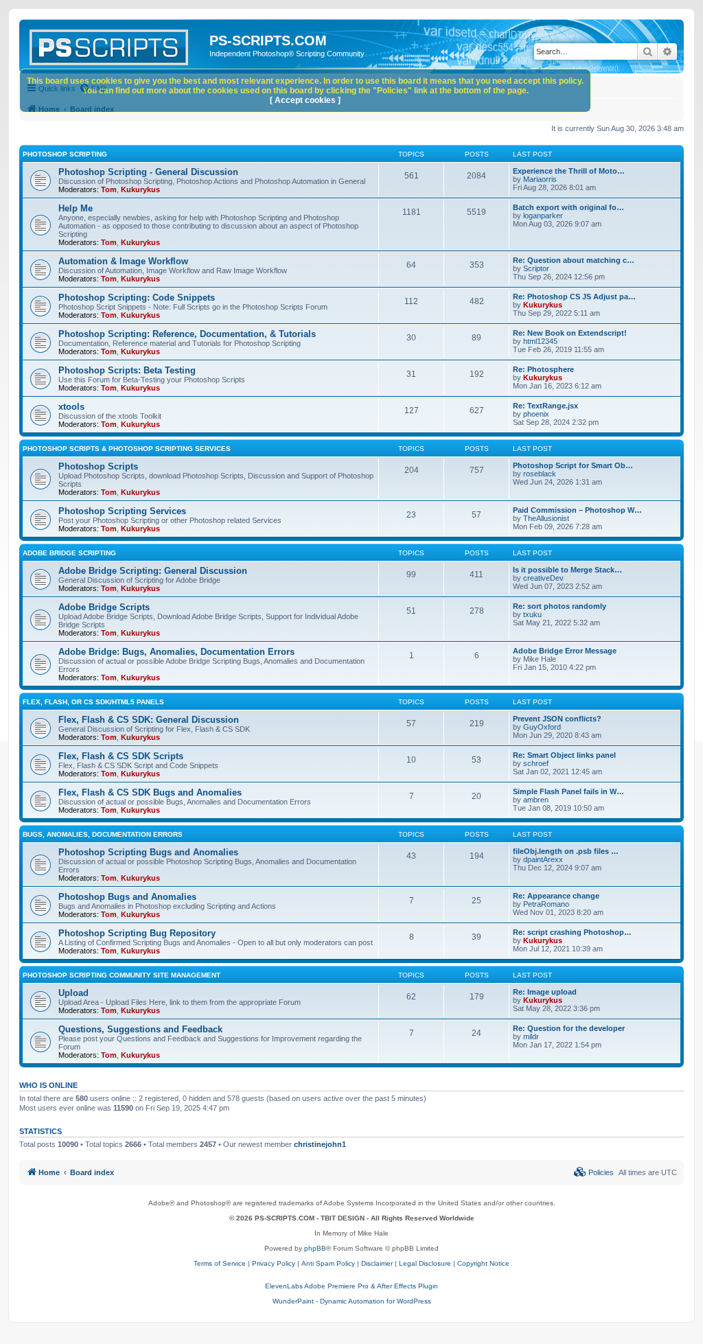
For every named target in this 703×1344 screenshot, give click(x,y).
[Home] (116, 45)
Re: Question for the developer (569, 1028)
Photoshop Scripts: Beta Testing (127, 370)
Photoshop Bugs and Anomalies (127, 897)
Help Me (75, 208)
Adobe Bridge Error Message (564, 651)
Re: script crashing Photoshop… (572, 932)
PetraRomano (546, 904)
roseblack (539, 474)
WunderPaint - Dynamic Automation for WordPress (352, 1301)
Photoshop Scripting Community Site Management (121, 975)
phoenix (536, 414)
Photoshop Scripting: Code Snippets (136, 297)
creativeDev (543, 578)
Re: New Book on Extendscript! (570, 333)
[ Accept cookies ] (305, 100)
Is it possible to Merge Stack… (567, 570)
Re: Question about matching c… (573, 260)
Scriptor (536, 268)
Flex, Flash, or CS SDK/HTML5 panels (93, 702)
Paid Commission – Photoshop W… (577, 510)
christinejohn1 (320, 1144)
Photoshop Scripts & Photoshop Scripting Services (127, 448)
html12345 (540, 341)
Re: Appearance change (556, 896)
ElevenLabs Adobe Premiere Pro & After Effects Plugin (351, 1286)
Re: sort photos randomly (559, 606)
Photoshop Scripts (98, 466)
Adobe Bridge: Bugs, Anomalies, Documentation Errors (176, 652)
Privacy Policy (273, 1263)
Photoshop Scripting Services (122, 511)
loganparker (543, 215)
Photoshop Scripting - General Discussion (148, 172)
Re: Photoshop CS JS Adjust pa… (574, 296)
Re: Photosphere (543, 369)
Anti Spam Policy (328, 1263)
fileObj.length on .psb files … (566, 851)
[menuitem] (594, 1172)
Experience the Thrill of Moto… (569, 171)
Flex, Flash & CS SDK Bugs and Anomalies (150, 792)
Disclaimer (377, 1263)
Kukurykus (140, 189)
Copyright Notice (483, 1263)
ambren (536, 800)
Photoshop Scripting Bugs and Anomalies (148, 852)
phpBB (315, 1248)
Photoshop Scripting (65, 154)
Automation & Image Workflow (123, 261)
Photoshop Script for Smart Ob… (573, 465)
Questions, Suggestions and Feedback (140, 1029)
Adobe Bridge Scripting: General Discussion (152, 571)
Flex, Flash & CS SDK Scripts (120, 756)
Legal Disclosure (425, 1263)
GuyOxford (542, 727)
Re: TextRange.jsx (545, 406)
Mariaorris (540, 179)
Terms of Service (220, 1263)
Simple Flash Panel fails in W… (568, 791)
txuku (532, 614)
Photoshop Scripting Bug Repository (137, 933)
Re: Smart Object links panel (564, 755)
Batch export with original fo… (568, 207)
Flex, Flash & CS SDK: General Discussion (148, 720)
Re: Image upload (545, 992)
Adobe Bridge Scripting (69, 553)
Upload (73, 993)
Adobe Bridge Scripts (104, 607)
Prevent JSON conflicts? (557, 719)
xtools (71, 407)
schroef (536, 763)
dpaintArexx (543, 859)
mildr (531, 1036)
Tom (109, 189)
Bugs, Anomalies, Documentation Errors (103, 834)
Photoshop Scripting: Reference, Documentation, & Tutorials (187, 334)
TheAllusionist (546, 518)
